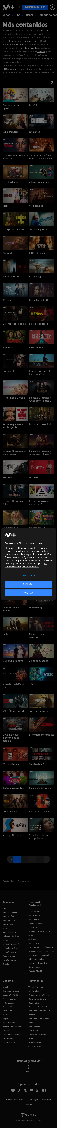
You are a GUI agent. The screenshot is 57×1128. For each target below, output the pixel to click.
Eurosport (7, 1031)
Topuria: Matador (10, 1023)
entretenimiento (28, 47)
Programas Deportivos (38, 963)
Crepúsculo (9, 371)
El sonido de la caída (14, 323)
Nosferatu (8, 477)
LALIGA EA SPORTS (10, 995)
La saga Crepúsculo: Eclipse (14, 503)
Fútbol (29, 14)
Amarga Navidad (12, 835)
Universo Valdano (10, 1007)
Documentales (9, 956)
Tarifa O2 (32, 1038)
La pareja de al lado (40, 424)
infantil (41, 51)
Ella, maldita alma (13, 660)
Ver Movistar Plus (35, 987)
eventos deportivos (13, 44)
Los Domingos (34, 919)
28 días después (12, 764)
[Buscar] (19, 7)
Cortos (5, 928)
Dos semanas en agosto (12, 107)
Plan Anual (33, 1031)
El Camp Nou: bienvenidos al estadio (11, 737)
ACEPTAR (28, 593)
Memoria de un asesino (37, 636)
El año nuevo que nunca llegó (39, 503)
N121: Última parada (14, 711)
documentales (31, 41)
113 (39, 859)
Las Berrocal (33, 943)
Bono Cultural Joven (37, 1034)
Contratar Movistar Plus (38, 1007)
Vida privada (36, 205)
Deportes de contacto (12, 1027)
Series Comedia (9, 952)
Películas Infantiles (11, 936)
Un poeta (34, 477)
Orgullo (6, 964)
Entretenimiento (10, 960)
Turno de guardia (38, 229)
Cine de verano (9, 932)
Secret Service (11, 276)
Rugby (5, 1019)
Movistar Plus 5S (35, 971)
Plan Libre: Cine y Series (38, 1019)
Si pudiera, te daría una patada (40, 837)
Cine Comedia (9, 920)
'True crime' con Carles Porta (41, 951)
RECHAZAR (28, 584)
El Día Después (9, 1003)
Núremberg (35, 607)
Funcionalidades (35, 991)
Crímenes (34, 131)
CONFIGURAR (28, 575)
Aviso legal (33, 1100)
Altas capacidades (39, 182)
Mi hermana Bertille (14, 397)
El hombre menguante (41, 734)
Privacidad (46, 1100)
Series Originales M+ (11, 944)
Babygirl (7, 253)
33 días (7, 300)
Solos (5, 205)
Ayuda (28, 1071)
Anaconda (8, 347)
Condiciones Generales (38, 999)
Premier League (9, 999)
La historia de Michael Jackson (15, 157)
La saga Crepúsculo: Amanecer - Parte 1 (40, 452)
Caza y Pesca (34, 967)
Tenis (5, 1015)
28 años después (38, 660)
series (17, 41)
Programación (9, 1042)
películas (8, 41)
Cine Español (8, 916)
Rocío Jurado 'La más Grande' (41, 947)
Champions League (11, 991)
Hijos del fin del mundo (11, 609)
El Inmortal (33, 927)
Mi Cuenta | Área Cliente (38, 995)
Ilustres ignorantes (13, 787)
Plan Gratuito (34, 1027)
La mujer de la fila (39, 300)
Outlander (32, 939)
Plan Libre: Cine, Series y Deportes (39, 1013)
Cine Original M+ (10, 912)
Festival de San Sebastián (39, 955)
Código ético (33, 1003)
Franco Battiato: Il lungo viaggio (39, 372)
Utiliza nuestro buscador (17, 69)
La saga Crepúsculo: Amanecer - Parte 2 (40, 399)
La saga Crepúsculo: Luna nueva (14, 452)
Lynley (6, 634)
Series (6, 14)
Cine (17, 14)
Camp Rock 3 (10, 811)
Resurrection (36, 347)
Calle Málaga (10, 131)
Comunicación (34, 1046)
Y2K (31, 684)
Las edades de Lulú (40, 811)
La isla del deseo (38, 323)
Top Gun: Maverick (39, 711)
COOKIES (28, 1104)
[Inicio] (8, 7)
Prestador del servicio (15, 1100)
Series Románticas (10, 948)
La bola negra (34, 915)
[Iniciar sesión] (52, 7)
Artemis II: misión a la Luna (15, 686)
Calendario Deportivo (12, 1034)
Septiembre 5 (36, 764)
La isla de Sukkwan (40, 787)
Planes (31, 1023)
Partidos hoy (8, 1038)
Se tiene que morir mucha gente (13, 426)
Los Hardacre (10, 182)
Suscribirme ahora (35, 7)
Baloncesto (7, 1011)
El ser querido (34, 911)
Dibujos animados (36, 959)
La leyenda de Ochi (13, 229)
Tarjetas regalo (34, 1042)
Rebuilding (35, 276)
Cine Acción (8, 924)
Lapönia (33, 105)
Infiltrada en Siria (39, 253)
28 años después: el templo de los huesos (41, 157)
